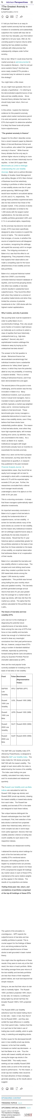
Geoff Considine (8, 12)
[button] (2, 16)
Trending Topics (9, 1103)
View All (20, 1103)
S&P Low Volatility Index (18, 757)
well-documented (22, 62)
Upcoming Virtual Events (13, 1108)
